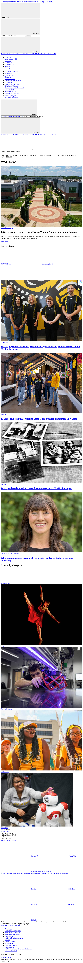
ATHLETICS (36, 54)
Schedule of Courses (11, 86)
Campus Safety (10, 942)
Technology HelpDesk (12, 93)
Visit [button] (10, 840)
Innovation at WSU (14, 2)
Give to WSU (37, 2)
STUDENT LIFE (26, 54)
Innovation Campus (7, 228)
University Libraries (11, 97)
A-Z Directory (9, 75)
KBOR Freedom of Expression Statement (18, 949)
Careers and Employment (13, 80)
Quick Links (5, 17)
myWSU (45, 2)
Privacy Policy (9, 936)
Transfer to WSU (10, 95)
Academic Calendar (11, 71)
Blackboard (8, 77)
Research (23, 2)
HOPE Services (6, 342)
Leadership (4, 2)
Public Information (11, 945)
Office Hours (9, 82)
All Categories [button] (5, 583)
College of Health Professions (10, 553)
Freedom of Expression (12, 932)
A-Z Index (8, 929)
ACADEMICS (6, 54)
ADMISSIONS (16, 54)
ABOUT (43, 54)
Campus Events (10, 79)
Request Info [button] (5, 840)
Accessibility (9, 943)
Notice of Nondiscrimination (14, 938)
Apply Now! (9, 73)
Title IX (7, 940)
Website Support (10, 947)
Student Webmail (10, 91)
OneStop (50, 2)
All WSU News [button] (6, 264)
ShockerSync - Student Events (14, 88)
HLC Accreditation (11, 951)
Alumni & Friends (6, 925)
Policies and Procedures (12, 84)
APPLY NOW (51, 54)
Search (3, 36)
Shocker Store (9, 90)
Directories (29, 2)
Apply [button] (14, 840)
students (3, 414)
